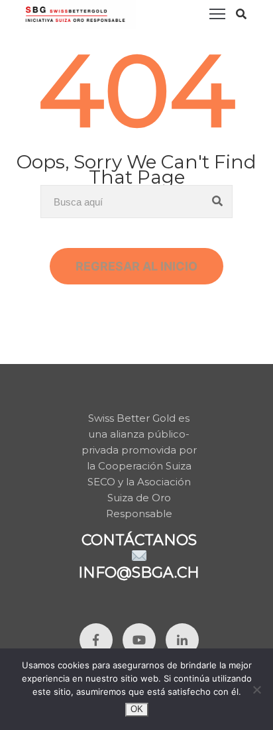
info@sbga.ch (138, 572)
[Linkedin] (182, 639)
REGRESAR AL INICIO (136, 266)
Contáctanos (139, 540)
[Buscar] (218, 201)
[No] (256, 689)
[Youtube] (139, 639)
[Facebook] (96, 639)
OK (137, 709)
